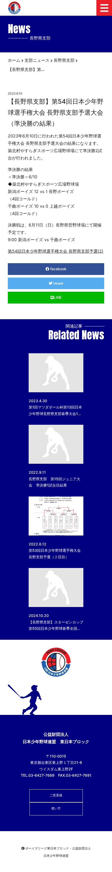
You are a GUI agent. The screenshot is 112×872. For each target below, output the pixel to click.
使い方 (56, 808)
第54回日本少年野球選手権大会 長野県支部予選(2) (55, 251)
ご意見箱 (56, 795)
